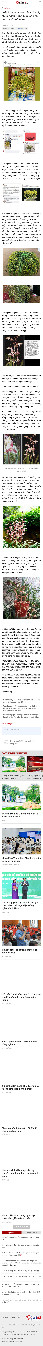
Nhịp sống (6, 1135)
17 (21, 1255)
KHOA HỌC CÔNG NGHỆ (11, 865)
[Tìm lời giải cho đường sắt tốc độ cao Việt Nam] (21, 933)
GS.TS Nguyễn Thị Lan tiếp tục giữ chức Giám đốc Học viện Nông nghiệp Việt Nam (20, 905)
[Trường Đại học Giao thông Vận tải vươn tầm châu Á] (14, 764)
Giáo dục (5, 820)
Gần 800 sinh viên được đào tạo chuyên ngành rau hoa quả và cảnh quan (20, 1173)
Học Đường (7, 956)
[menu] (3, 2)
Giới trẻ (7, 8)
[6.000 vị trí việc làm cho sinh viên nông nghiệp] (21, 1024)
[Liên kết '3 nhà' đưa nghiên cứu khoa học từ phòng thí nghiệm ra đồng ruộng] (21, 977)
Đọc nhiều (11, 1233)
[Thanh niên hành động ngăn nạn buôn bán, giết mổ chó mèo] (21, 1198)
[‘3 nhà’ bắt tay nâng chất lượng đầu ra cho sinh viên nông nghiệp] (21, 1069)
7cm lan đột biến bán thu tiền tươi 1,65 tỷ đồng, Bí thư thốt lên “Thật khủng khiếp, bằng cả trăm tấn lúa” (20, 708)
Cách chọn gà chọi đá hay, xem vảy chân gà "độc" (20, 1276)
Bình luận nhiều (31, 1233)
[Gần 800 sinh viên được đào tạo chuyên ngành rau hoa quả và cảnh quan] (21, 1153)
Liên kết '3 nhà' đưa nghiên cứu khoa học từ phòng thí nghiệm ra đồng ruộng (21, 997)
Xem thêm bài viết (21, 1227)
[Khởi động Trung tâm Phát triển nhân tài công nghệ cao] (21, 841)
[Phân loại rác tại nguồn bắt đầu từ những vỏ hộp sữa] (21, 1111)
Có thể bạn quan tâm (14, 753)
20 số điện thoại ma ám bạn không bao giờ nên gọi (20, 1271)
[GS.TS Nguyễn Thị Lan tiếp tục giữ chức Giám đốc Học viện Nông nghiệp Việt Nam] (21, 885)
